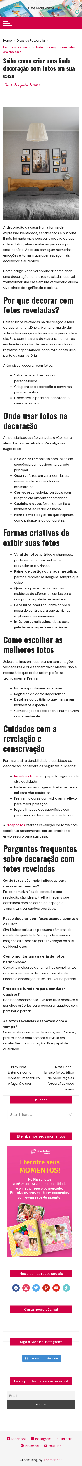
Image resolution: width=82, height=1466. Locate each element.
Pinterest (32, 1445)
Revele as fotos (26, 776)
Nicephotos (16, 825)
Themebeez (53, 1459)
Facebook (18, 1439)
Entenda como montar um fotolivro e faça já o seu (24, 1078)
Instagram (42, 1439)
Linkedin (65, 1439)
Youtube (54, 1445)
